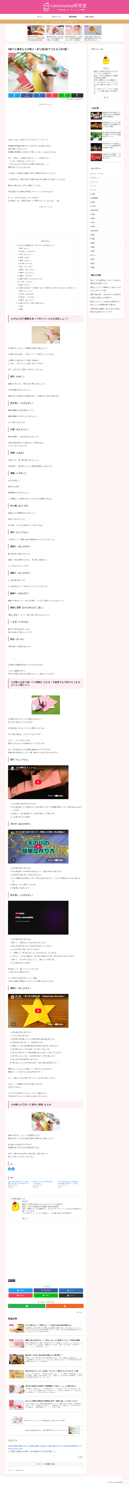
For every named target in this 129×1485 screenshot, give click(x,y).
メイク (93, 190)
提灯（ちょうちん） (26, 266)
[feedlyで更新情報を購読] (23, 1218)
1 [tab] (64, 43)
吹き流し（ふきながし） (28, 251)
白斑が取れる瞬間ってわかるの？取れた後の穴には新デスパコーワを (105, 310)
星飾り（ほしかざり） (27, 269)
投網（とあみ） (25, 257)
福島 (93, 247)
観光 (93, 259)
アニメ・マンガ (97, 174)
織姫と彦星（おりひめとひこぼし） (32, 279)
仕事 (93, 194)
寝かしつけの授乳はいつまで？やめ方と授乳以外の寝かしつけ (105, 281)
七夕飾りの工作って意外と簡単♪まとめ (31, 303)
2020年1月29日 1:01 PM (15, 1448)
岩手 (93, 222)
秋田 (93, 251)
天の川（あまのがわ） (27, 294)
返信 (80, 1457)
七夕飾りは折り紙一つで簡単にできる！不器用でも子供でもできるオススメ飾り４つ (46, 288)
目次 (43, 241)
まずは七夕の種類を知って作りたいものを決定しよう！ (37, 245)
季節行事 (12, 1280)
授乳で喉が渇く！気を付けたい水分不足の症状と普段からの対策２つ (105, 296)
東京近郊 (94, 231)
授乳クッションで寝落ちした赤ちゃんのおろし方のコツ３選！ (105, 288)
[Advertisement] (46, 119)
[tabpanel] (36, 33)
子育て (93, 206)
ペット (93, 186)
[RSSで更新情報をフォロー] (26, 1218)
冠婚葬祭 (94, 198)
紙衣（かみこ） (25, 248)
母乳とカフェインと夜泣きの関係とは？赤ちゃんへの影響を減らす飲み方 (105, 303)
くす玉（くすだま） (26, 282)
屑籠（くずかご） (26, 260)
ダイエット (95, 178)
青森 (93, 267)
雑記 (93, 263)
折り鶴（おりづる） (26, 263)
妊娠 (93, 202)
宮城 (93, 214)
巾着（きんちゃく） (26, 254)
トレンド (94, 182)
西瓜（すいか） (25, 285)
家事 (93, 218)
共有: (21, 306)
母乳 (93, 235)
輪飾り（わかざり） (26, 276)
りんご (25, 1201)
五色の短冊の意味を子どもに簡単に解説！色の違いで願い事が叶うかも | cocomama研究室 (42, 1446)
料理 (93, 227)
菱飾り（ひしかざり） (27, 272)
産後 (93, 243)
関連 (21, 309)
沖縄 (93, 239)
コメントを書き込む (46, 1464)
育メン (93, 255)
